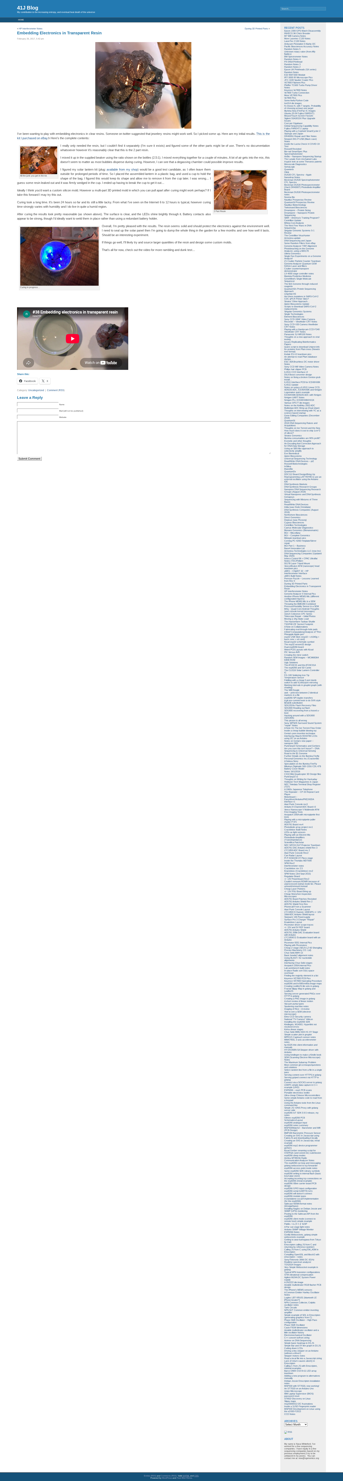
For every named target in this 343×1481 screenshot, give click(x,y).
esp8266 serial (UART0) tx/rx (298, 1191)
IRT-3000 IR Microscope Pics (298, 77)
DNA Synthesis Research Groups (300, 487)
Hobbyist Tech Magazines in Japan (301, 782)
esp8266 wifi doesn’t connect (298, 1193)
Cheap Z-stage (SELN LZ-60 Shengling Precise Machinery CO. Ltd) (303, 949)
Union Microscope (293, 1391)
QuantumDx (290, 471)
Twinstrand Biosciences (295, 207)
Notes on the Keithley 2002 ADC (299, 405)
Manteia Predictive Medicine (297, 276)
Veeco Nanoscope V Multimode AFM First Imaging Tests (301, 810)
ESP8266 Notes (292, 1232)
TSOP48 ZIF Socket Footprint (298, 624)
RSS (61, 390)
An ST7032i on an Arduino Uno (299, 1388)
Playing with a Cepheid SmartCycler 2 (302, 131)
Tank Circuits (290, 1307)
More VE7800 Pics (293, 95)
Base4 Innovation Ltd (294, 548)
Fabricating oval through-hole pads (301, 629)
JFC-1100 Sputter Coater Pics (298, 80)
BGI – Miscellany (292, 533)
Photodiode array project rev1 (298, 827)
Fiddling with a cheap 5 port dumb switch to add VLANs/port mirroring (301, 681)
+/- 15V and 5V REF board (297, 927)
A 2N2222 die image (293, 1282)
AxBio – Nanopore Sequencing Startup (302, 156)
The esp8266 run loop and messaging (302, 1163)
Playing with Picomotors (295, 945)
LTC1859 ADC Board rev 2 (297, 850)
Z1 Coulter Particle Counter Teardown (302, 261)
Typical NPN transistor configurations (302, 1272)
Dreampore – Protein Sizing (297, 210)
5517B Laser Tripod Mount (297, 563)
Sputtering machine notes (296, 1006)
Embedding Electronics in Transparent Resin (59, 33)
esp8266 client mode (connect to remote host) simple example (300, 1220)
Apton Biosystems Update (296, 304)
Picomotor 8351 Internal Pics (298, 942)
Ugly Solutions (291, 662)
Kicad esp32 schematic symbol (299, 642)
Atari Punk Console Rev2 (296, 853)
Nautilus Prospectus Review (297, 200)
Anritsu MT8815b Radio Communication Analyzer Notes (299, 1159)
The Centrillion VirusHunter (297, 235)
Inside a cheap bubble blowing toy (300, 730)
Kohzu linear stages (293, 1029)
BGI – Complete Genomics (297, 535)
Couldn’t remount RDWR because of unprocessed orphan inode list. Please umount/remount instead (302, 883)
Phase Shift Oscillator (294, 1325)
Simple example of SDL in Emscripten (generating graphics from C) (302, 1316)
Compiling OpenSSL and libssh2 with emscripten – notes (301, 1255)
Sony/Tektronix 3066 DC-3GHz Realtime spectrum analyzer (299, 1260)
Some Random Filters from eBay (300, 243)
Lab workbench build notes (297, 968)
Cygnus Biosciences (294, 522)
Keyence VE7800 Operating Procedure (303, 981)
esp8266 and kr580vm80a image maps (303, 983)
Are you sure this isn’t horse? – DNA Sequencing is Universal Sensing (301, 749)
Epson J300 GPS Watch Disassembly (302, 31)
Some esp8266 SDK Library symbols (302, 1171)
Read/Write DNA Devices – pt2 (299, 461)
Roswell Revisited (292, 149)
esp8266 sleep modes (294, 1155)
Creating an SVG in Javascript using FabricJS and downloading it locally (301, 1136)
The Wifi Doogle (291, 690)
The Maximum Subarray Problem (300, 1062)
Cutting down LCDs (293, 1348)
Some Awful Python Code (296, 100)
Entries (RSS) (150, 1476)
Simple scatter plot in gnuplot (298, 1034)
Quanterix (289, 169)
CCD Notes (289, 1414)
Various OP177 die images (297, 403)
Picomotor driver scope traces (298, 925)
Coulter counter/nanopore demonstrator (296, 269)
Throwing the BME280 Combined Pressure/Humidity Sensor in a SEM (301, 605)
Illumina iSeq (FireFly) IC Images (300, 111)
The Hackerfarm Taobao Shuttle (299, 621)
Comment (52, 390)
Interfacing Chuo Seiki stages (298, 963)
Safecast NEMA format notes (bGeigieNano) (298, 1204)
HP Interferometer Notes (30, 28)
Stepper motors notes (294, 1356)
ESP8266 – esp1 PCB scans (298, 1090)
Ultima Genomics (292, 253)
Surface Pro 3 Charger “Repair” (299, 919)
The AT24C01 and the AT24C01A (300, 665)
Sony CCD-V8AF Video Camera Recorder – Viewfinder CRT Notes (300, 320)
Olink (286, 172)
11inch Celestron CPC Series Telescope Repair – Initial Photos (300, 615)
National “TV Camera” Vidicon (298, 1019)
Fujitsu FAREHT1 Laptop (296, 128)
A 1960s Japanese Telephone (298, 789)
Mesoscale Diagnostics (295, 164)
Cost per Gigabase (293, 123)
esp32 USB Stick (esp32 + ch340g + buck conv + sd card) (301, 638)
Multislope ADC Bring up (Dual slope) (302, 408)
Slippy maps (290, 1401)
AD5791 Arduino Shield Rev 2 (298, 901)
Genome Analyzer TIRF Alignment (300, 246)
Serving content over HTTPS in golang (302, 1075)
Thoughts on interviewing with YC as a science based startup (302, 411)
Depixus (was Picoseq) (295, 520)
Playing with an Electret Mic (297, 835)
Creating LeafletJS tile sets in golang (301, 986)
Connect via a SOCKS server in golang (303, 1082)
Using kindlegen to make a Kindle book (302, 1055)
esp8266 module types (295, 1196)
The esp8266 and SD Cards (297, 667)
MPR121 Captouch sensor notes (300, 1037)
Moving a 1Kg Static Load (296, 619)
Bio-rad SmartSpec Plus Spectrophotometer (295, 152)
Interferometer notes (294, 866)
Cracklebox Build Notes (295, 829)
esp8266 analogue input (295, 1122)
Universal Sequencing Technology (300, 458)
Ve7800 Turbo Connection (296, 93)
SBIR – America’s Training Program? (301, 218)
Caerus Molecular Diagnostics (298, 527)
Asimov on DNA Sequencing (297, 1340)
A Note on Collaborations (296, 627)
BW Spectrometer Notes (296, 56)
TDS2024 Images (292, 1264)
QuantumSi (289, 420)
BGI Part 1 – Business (295, 546)
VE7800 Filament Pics (294, 82)
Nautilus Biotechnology (295, 205)
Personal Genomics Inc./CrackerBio (301, 758)
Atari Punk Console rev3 (296, 804)
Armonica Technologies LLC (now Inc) (302, 551)
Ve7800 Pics (290, 98)
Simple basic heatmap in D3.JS (299, 1343)
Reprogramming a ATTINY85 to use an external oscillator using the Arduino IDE (302, 479)
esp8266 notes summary (296, 1125)
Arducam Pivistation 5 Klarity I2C (300, 44)
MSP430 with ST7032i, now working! (301, 1386)
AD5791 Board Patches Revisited (300, 899)
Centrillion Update (292, 220)
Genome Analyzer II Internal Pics (300, 594)
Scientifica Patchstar (294, 842)
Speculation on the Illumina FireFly (300, 764)
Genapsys (289, 497)
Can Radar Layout (293, 855)
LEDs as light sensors (294, 832)
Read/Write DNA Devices (296, 504)
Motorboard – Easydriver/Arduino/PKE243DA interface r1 (299, 799)
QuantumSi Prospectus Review (299, 202)
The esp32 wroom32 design (297, 644)
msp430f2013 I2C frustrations (298, 1404)
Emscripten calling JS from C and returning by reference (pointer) (300, 1245)
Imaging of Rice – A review (296, 1009)
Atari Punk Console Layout (297, 909)
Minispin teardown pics (295, 538)
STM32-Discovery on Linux (297, 1398)
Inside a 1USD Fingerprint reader (300, 1406)
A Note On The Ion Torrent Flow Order (302, 728)
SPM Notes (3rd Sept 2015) (297, 874)
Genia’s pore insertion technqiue (299, 733)
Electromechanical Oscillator (298, 1335)
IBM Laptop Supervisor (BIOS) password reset (299, 1394)
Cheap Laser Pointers (294, 889)
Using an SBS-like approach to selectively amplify (299, 449)
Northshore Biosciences (295, 515)
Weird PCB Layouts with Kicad (298, 649)
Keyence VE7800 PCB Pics (297, 978)
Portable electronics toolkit (296, 1092)
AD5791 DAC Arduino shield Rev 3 (300, 848)
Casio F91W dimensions (296, 1327)
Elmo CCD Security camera (297, 1016)
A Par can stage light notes (297, 1227)
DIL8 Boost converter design (298, 374)
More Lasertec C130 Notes (297, 38)
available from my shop (122, 169)
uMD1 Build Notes (293, 576)
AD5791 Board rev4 (293, 824)
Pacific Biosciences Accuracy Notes (301, 46)
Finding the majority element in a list (301, 975)
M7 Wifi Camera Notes (295, 36)
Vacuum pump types (294, 1004)
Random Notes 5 (292, 49)
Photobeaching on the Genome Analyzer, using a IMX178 (299, 249)
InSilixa (287, 466)
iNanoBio (288, 469)
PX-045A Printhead (293, 62)
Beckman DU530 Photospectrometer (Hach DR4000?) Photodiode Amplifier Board (302, 187)
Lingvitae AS (290, 294)
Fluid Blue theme (184, 1478)
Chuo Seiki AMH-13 (293, 953)
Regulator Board (292, 876)
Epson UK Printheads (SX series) (300, 69)
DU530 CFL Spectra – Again (297, 175)
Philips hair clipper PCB (295, 369)
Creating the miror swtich (296, 655)
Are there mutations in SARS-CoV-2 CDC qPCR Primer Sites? (301, 297)
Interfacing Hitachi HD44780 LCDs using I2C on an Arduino (300, 737)
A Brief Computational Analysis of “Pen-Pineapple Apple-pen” (303, 633)
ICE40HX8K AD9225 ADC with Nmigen (302, 395)
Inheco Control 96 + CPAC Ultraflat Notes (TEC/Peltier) (300, 559)
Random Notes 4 (292, 59)
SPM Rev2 (289, 863)
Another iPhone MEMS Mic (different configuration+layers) (301, 597)
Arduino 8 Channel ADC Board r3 (300, 807)
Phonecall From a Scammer (297, 906)
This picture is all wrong (295, 720)
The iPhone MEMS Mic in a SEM (299, 601)
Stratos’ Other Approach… (297, 301)
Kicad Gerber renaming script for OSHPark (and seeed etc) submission (302, 1151)
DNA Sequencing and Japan (297, 240)
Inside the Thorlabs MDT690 (298, 860)
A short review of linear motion (298, 1001)
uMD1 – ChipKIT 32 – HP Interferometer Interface (296, 572)
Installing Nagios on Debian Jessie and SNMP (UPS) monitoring (302, 1209)
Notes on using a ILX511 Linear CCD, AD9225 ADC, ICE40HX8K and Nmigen (303, 388)
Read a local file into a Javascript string (303, 1358)
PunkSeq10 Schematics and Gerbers (302, 746)
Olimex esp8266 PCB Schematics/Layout (294, 1119)
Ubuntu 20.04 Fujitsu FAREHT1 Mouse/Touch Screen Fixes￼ (299, 114)
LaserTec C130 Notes (294, 41)
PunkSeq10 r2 (291, 776)
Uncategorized (36, 390)
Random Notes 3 (292, 64)
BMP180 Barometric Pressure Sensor (302, 1133)
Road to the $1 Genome (295, 753)
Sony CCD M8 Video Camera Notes (301, 366)
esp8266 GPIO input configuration (300, 1188)
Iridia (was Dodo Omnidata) (297, 507)
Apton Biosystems (293, 456)
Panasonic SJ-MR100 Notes (298, 334)
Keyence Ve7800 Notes (295, 90)
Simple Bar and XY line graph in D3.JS (302, 1345)
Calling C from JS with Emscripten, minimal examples (300, 1367)
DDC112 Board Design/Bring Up (299, 474)
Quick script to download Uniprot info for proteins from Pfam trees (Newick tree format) (302, 349)
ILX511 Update (291, 385)
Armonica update (292, 238)
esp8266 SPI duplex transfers (298, 698)
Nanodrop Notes (292, 177)
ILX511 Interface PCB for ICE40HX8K (302, 382)
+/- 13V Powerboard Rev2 (296, 879)
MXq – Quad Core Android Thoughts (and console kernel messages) (301, 610)
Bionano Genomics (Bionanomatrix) (301, 530)
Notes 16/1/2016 (292, 771)
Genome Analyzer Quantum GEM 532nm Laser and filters (300, 264)
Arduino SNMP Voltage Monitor (299, 1229)
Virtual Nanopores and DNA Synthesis (302, 494)
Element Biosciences (294, 316)
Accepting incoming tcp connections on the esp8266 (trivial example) (303, 1179)
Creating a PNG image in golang (299, 998)
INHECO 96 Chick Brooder (297, 33)
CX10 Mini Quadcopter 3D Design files (302, 774)
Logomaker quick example (297, 392)
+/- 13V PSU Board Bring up (297, 891)
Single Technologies (293, 314)
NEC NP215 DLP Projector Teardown (302, 845)
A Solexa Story (291, 761)
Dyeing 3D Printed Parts (256, 28)
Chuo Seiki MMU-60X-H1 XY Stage (301, 1032)
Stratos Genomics (293, 435)
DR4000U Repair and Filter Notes (300, 136)
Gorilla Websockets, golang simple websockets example (300, 1235)
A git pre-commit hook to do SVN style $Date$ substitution (302, 701)
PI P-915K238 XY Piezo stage (298, 858)
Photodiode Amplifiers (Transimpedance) (294, 838)
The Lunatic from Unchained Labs (300, 159)
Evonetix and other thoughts (297, 441)
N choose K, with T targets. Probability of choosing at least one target (302, 107)
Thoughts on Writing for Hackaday (300, 779)
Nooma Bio (289, 197)
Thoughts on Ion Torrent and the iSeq (302, 428)
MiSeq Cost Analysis (294, 223)
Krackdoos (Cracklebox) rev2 (298, 871)
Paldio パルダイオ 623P (295, 1224)
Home (21, 20)
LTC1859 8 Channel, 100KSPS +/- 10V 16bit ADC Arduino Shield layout (302, 913)
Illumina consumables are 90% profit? (302, 438)
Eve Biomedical (291, 453)
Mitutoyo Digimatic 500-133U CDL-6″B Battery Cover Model (302, 767)
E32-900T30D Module (294, 75)
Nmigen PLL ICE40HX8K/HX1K (299, 400)
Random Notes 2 (292, 67)
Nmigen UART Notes (294, 397)
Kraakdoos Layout (293, 922)
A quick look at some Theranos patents (303, 161)
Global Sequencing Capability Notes (301, 126)
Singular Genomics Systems (298, 311)
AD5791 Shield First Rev (296, 904)
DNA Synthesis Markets (295, 484)
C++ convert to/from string (296, 1337)
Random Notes (291, 72)
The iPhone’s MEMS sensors (298, 1290)
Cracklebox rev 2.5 (293, 868)
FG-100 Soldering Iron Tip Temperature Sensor (296, 676)
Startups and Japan (293, 133)
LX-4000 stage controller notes (299, 273)
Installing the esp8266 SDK (297, 1022)
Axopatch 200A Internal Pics (297, 965)
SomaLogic (289, 167)
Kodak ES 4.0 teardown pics (297, 354)
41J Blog (27, 8)
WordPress (167, 1478)
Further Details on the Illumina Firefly (301, 756)
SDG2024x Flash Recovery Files (300, 705)
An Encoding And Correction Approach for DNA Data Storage (302, 444)
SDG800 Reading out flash (297, 708)
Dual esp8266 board (294, 647)
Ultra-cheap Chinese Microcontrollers (302, 1095)
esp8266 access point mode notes (300, 1168)
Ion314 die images (293, 103)
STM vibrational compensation (298, 1275)
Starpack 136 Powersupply (297, 917)
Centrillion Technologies (295, 525)
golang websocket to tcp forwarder (301, 1165)
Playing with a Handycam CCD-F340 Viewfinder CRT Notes (302, 330)
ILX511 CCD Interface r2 (296, 372)
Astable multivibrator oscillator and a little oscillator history (301, 1331)
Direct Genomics (292, 517)
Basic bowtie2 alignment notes (298, 955)
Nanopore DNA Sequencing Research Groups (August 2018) (302, 490)
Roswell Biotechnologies (295, 464)
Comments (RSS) (169, 1476)
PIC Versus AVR (292, 652)
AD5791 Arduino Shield (295, 930)
